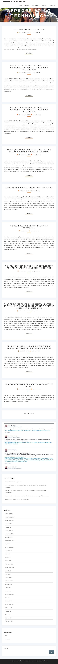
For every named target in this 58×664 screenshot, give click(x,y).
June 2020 (8, 571)
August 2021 (8, 550)
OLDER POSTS (29, 413)
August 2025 (8, 523)
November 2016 (9, 604)
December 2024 (9, 534)
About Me (52, 5)
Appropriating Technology (14, 2)
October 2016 (8, 608)
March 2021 (8, 560)
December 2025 (9, 517)
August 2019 (8, 584)
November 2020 (9, 567)
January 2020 (9, 577)
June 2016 (8, 611)
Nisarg (45, 661)
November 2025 (9, 520)
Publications (35, 5)
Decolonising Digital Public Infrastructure (29, 188)
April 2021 (8, 557)
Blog (20, 5)
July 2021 (7, 554)
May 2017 (7, 597)
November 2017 (9, 594)
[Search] (51, 652)
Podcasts (27, 5)
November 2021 (9, 547)
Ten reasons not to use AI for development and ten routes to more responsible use (29, 267)
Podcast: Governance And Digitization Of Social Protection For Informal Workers (29, 347)
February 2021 (9, 564)
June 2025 (8, 527)
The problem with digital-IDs (29, 30)
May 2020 (7, 574)
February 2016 (9, 621)
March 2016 (8, 618)
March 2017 (8, 601)
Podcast (7, 639)
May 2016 (7, 614)
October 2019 (8, 581)
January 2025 (9, 530)
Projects (44, 5)
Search (6, 648)
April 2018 (8, 591)
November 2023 (9, 540)
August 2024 (8, 537)
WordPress (33, 661)
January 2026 (9, 513)
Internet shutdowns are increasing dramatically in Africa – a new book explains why (29, 68)
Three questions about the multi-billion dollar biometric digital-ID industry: (29, 151)
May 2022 (7, 544)
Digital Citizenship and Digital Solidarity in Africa (29, 385)
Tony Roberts (36, 32)
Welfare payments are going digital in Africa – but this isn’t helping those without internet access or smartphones (29, 306)
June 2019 (8, 587)
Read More (29, 53)
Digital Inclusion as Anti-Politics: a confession (29, 227)
